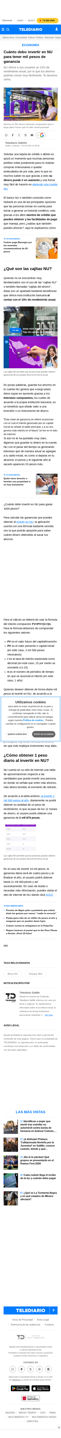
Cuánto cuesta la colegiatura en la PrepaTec (29, 925)
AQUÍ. (49, 894)
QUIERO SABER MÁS (17, 734)
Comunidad (21, 37)
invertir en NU (24, 521)
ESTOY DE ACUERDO (43, 734)
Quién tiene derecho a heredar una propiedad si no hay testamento (17, 481)
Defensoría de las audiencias (25, 1324)
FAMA (52, 1412)
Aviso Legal (43, 1319)
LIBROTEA (32, 1421)
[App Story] (40, 1389)
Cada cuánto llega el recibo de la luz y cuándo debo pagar (38, 1177)
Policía (31, 37)
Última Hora (8, 37)
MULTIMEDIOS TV (18, 1417)
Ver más (49, 1015)
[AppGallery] (30, 1398)
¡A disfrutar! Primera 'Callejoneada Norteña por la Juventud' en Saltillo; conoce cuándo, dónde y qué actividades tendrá (37, 1145)
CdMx (20, 20)
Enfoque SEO (35, 974)
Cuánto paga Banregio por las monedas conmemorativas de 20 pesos (18, 247)
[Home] (31, 29)
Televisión (49, 37)
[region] (30, 7)
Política (39, 37)
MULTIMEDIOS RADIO (44, 1417)
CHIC (43, 1412)
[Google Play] (20, 1388)
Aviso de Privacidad (22, 1319)
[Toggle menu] (3, 29)
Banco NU (13, 974)
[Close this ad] (59, 1427)
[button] (6, 135)
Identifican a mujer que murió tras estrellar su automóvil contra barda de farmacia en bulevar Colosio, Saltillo (37, 1128)
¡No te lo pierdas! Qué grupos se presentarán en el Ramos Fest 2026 (37, 1160)
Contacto (49, 1324)
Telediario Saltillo (16, 142)
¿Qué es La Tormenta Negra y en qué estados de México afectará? (38, 1196)
